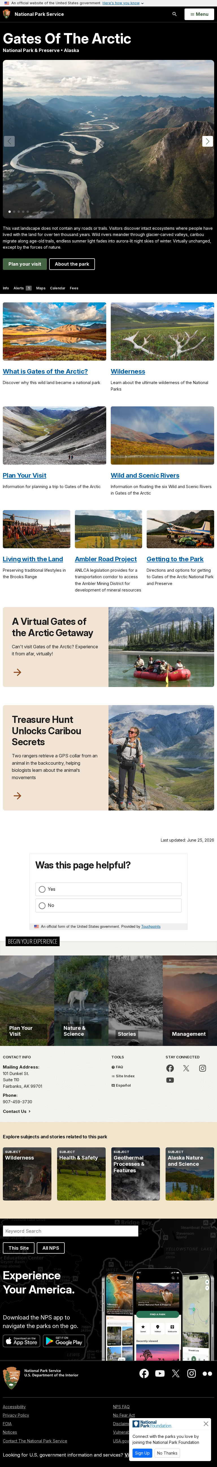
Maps (40, 288)
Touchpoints (150, 926)
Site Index (125, 1076)
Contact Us (15, 1111)
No (51, 905)
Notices (10, 1432)
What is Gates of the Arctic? (45, 371)
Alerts (21, 288)
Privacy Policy (16, 1415)
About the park (72, 264)
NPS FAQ (121, 1406)
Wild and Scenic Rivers (145, 475)
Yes (51, 889)
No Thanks (167, 1453)
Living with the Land (33, 559)
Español (123, 1085)
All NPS (50, 1248)
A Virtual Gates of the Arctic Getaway (52, 627)
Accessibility (14, 1406)
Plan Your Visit (24, 475)
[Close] (206, 1423)
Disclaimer (122, 1423)
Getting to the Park (175, 559)
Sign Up (142, 1453)
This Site (18, 1248)
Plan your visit (24, 264)
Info (6, 288)
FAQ (119, 1067)
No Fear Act (124, 1415)
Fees (74, 288)
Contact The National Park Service (35, 1440)
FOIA (7, 1423)
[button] (207, 141)
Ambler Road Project (106, 559)
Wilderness (128, 371)
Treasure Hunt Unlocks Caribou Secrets (46, 731)
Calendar (57, 288)
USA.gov (121, 1440)
